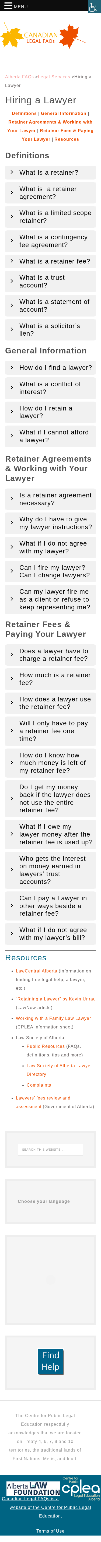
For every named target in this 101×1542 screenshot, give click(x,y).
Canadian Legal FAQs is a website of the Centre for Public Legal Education (46, 1507)
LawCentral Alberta (36, 971)
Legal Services (54, 77)
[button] (9, 6)
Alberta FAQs (19, 77)
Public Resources (46, 1046)
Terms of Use (50, 1531)
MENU (21, 7)
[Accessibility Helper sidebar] (94, 6)
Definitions (24, 113)
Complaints (39, 1085)
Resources (66, 139)
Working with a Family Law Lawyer (53, 1018)
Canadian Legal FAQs (50, 35)
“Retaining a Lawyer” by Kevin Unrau (56, 999)
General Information (63, 113)
